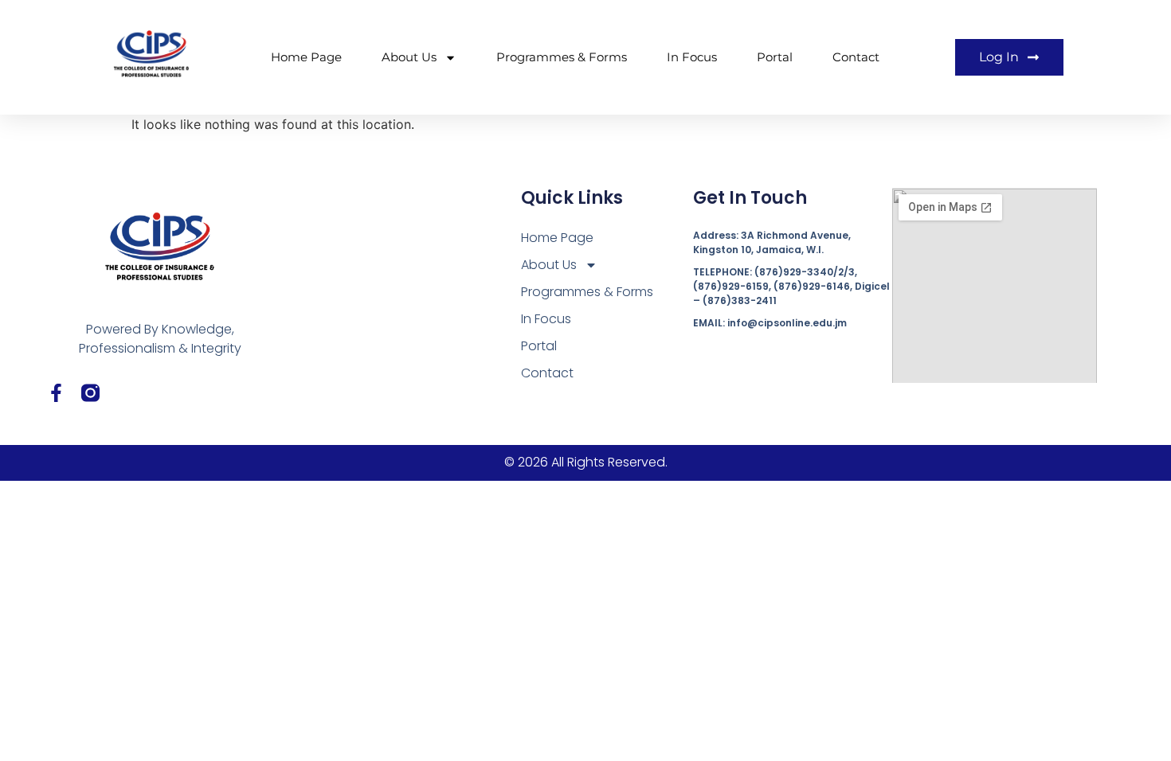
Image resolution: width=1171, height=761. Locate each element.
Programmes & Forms (561, 56)
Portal (775, 56)
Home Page (306, 56)
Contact (855, 56)
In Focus (692, 56)
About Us (409, 56)
